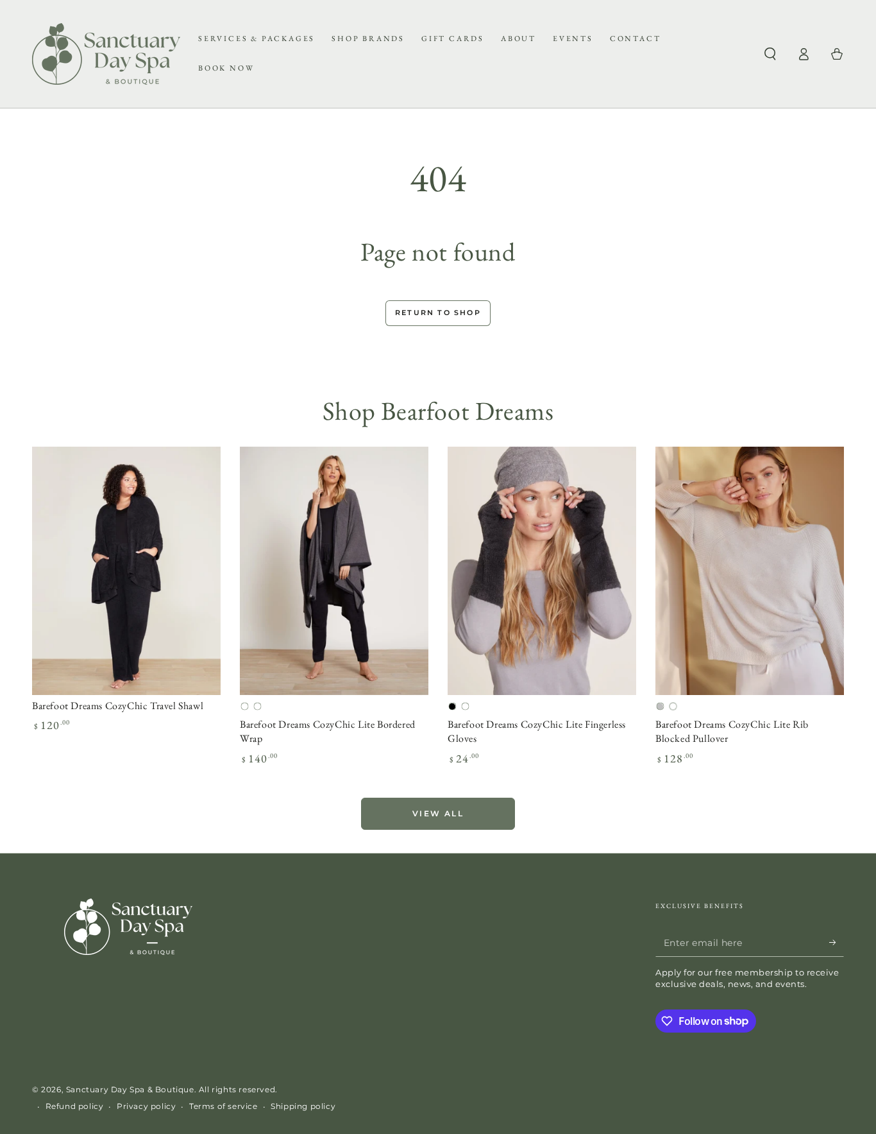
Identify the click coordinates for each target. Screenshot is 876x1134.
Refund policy (75, 1106)
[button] (770, 54)
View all (438, 813)
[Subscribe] (836, 942)
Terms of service (223, 1106)
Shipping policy (303, 1106)
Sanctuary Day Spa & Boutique (130, 1089)
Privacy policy (146, 1106)
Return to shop (438, 312)
